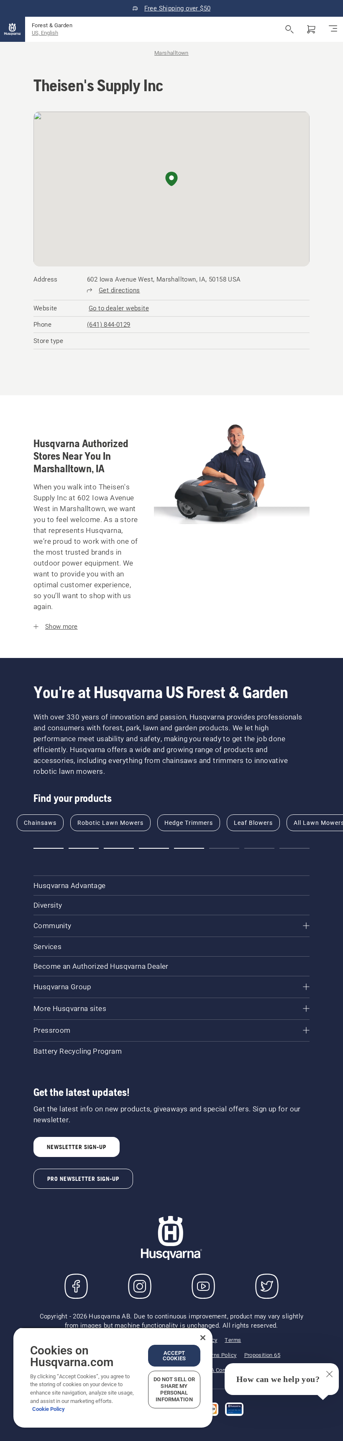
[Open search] (289, 29)
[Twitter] (266, 1286)
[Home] (12, 29)
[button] (171, 179)
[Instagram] (139, 1286)
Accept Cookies (174, 1356)
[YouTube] (203, 1286)
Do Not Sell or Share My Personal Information (174, 1389)
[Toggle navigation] (333, 29)
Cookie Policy (48, 1409)
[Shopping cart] (311, 29)
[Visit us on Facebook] (76, 1286)
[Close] (203, 1337)
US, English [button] (45, 33)
